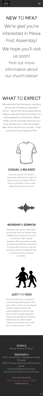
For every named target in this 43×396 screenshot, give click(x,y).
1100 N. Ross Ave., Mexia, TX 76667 (21, 380)
